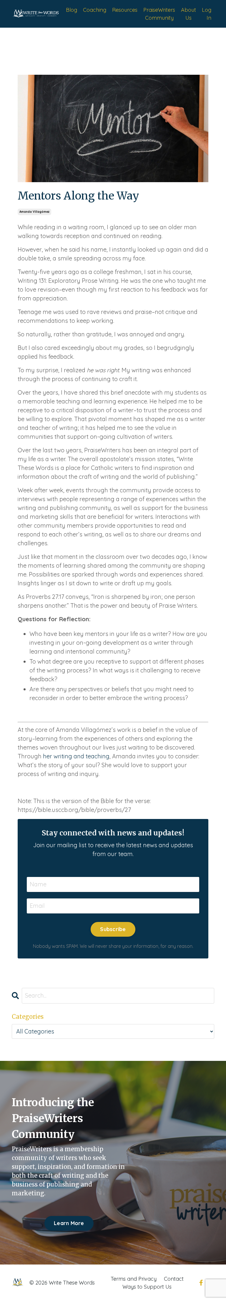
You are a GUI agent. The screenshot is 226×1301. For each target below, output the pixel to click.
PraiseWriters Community (159, 13)
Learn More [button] (69, 1223)
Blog (71, 9)
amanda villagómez (34, 212)
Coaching (94, 9)
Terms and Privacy (134, 1278)
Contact (174, 1278)
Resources (124, 9)
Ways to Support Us (147, 1286)
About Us (188, 13)
